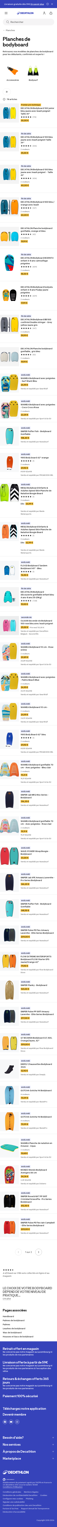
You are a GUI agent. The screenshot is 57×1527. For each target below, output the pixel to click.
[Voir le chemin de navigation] (4, 30)
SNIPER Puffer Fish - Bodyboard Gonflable (36, 432)
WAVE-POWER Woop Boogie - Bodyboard (35, 852)
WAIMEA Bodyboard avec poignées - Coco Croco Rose (38, 405)
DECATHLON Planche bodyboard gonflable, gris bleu (37, 350)
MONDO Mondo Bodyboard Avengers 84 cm (34, 1171)
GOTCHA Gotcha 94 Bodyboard (36, 1090)
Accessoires (13, 80)
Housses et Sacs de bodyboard (18, 1336)
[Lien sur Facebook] (5, 1422)
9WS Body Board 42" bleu (33, 734)
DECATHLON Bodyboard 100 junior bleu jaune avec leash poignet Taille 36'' (38, 111)
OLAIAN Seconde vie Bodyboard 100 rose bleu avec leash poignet (37, 622)
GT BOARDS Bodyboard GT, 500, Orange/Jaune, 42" (37, 1039)
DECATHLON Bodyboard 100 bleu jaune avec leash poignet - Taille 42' (37, 172)
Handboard (8, 1316)
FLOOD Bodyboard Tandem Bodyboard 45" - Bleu (34, 566)
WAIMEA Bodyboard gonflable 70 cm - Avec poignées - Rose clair (37, 822)
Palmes (6, 1324)
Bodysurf (33, 80)
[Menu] (6, 13)
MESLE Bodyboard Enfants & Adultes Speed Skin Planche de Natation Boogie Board (36, 491)
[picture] (9, 113)
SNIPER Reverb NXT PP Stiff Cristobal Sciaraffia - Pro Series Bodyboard (36, 1199)
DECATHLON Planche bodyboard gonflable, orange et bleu (37, 229)
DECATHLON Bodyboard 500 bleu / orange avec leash (38, 203)
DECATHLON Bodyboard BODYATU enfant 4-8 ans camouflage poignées (37, 261)
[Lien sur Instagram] (17, 1422)
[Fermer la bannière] (52, 4)
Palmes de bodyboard (13, 1320)
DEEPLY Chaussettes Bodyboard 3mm (36, 1065)
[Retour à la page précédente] (18, 1252)
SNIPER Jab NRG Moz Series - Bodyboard (35, 796)
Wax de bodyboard (12, 1332)
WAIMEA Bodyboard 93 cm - (34, 707)
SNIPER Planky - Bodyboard (34, 985)
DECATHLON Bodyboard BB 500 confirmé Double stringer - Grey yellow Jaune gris (36, 322)
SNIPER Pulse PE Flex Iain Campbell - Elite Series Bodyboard (38, 1224)
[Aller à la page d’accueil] (25, 13)
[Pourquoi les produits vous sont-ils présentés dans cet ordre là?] (4, 99)
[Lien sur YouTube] (11, 1422)
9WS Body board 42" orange (35, 457)
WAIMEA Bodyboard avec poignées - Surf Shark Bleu (38, 379)
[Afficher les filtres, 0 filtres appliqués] (7, 91)
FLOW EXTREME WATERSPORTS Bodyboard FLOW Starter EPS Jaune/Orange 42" (36, 959)
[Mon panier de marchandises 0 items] (51, 13)
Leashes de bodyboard (14, 1328)
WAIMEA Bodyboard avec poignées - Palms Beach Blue (38, 678)
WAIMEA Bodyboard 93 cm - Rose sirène (37, 648)
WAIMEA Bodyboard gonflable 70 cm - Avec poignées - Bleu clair (37, 766)
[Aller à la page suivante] (38, 1252)
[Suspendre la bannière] (47, 4)
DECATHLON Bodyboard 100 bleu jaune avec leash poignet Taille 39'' (37, 140)
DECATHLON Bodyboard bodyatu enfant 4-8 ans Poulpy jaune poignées (37, 290)
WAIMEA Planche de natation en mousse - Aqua (37, 1144)
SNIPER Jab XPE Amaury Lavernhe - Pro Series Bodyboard (38, 878)
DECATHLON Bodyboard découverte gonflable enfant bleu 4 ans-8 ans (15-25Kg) (37, 595)
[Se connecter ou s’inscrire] (44, 13)
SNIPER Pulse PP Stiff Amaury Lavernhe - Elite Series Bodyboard (37, 1012)
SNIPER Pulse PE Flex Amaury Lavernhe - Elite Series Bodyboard (37, 931)
